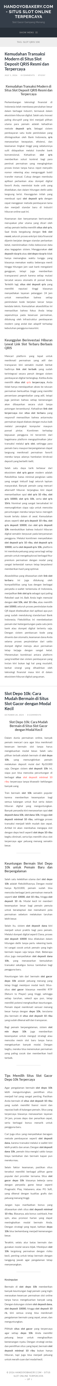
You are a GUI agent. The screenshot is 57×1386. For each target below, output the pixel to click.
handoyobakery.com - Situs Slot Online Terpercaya (28, 11)
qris (29, 382)
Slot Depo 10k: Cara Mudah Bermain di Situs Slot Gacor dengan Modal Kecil (28, 701)
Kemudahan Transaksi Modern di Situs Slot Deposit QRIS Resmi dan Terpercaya (27, 61)
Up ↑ (29, 1379)
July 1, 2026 (11, 75)
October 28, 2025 (14, 715)
